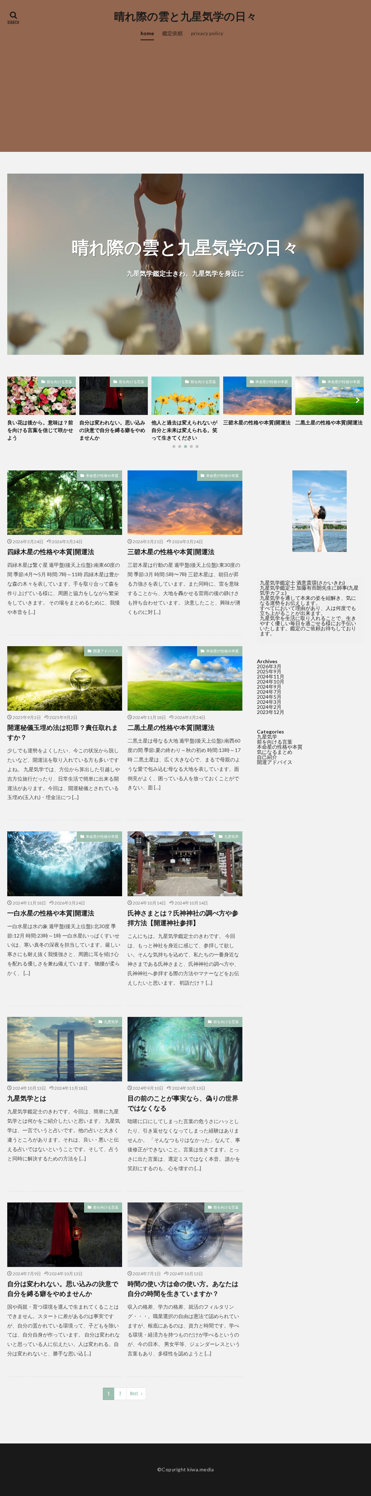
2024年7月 (269, 692)
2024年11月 (270, 676)
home (147, 33)
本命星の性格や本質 (199, 381)
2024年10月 (270, 681)
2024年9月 (269, 686)
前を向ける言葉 (59, 381)
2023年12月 (270, 712)
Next (134, 1393)
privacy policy (207, 33)
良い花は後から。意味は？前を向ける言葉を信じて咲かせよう (328, 430)
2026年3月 (269, 666)
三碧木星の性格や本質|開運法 (185, 422)
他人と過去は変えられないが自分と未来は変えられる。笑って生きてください (112, 430)
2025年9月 (269, 671)
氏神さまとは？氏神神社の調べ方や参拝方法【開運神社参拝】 (183, 918)
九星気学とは (26, 1098)
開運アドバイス (105, 651)
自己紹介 (267, 757)
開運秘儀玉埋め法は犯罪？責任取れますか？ (62, 732)
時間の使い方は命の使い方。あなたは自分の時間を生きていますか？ (183, 1288)
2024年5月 (269, 697)
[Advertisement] (185, 101)
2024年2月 (269, 707)
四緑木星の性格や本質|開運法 (50, 552)
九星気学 (231, 836)
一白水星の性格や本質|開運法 (50, 913)
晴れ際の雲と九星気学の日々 (185, 16)
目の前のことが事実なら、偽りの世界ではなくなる (183, 1103)
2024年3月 (269, 702)
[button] (14, 400)
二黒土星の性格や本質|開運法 (257, 422)
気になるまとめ (274, 752)
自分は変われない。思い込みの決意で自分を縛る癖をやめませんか (40, 430)
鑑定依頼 (172, 33)
